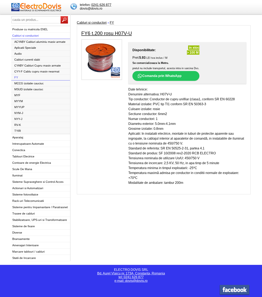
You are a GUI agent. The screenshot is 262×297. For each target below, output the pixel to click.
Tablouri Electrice (23, 156)
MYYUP (19, 107)
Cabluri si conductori (25, 35)
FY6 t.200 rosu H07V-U (106, 33)
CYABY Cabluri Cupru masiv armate (37, 65)
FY (16, 77)
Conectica (18, 150)
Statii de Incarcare (24, 258)
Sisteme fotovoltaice (25, 194)
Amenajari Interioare (25, 245)
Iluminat (17, 175)
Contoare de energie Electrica (31, 162)
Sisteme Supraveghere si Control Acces (37, 181)
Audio (18, 53)
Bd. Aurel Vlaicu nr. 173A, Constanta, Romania (131, 273)
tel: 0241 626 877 (131, 277)
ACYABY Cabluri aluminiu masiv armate (40, 41)
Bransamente (21, 239)
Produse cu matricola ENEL (30, 29)
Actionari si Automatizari (27, 188)
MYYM (18, 101)
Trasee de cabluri (23, 213)
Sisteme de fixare (23, 226)
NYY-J (18, 119)
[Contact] (74, 6)
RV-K (17, 124)
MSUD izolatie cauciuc (28, 89)
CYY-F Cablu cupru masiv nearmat (36, 71)
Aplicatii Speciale (25, 47)
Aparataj (17, 137)
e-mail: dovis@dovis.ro (131, 280)
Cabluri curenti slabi (27, 59)
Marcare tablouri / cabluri (28, 251)
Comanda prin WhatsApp (162, 76)
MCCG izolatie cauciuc (29, 83)
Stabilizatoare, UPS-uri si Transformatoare (39, 219)
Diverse (17, 232)
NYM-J (18, 113)
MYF (17, 95)
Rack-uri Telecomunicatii (28, 200)
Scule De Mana (22, 169)
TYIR (17, 130)
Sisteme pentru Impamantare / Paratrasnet (40, 207)
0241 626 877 (101, 5)
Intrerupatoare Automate (28, 143)
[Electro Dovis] (234, 290)
